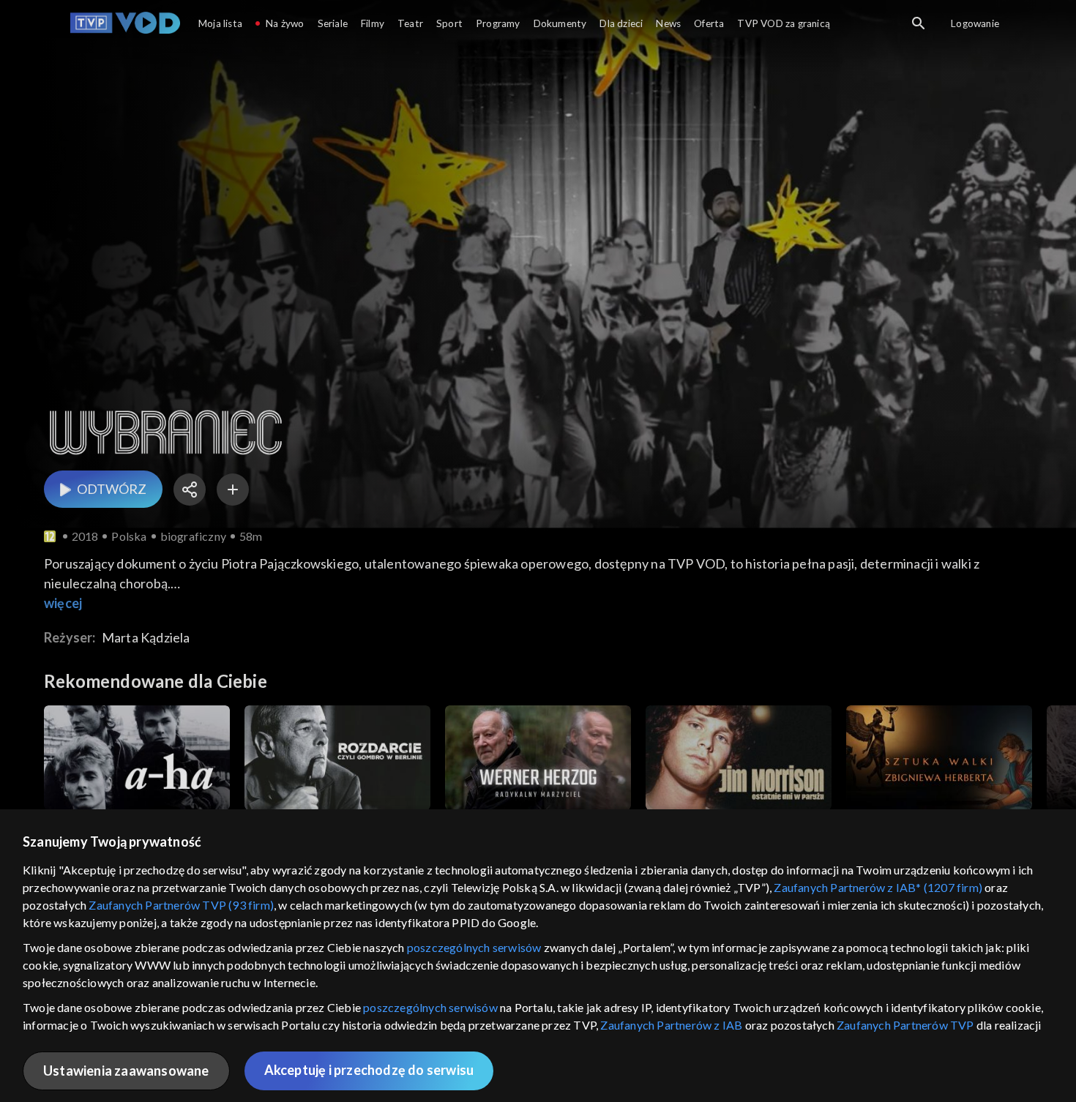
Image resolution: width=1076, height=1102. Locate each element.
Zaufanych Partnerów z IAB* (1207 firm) (878, 887)
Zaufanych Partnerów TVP (905, 1025)
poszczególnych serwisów (474, 947)
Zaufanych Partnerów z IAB (671, 1025)
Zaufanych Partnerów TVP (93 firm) (181, 905)
